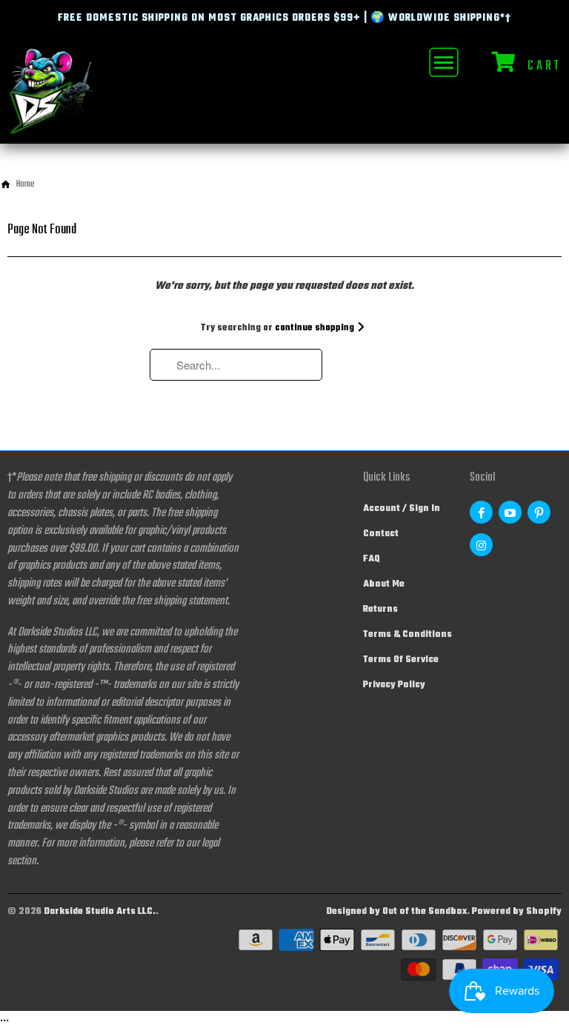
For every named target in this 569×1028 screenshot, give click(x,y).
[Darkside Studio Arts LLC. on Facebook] (481, 512)
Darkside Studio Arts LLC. (100, 911)
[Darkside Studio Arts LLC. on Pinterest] (539, 512)
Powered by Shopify (517, 911)
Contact (381, 534)
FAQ (371, 559)
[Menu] (442, 62)
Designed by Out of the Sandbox (396, 911)
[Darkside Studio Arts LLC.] (51, 95)
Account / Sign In (401, 508)
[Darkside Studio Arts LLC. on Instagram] (481, 544)
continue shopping (315, 328)
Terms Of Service (401, 659)
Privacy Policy (394, 685)
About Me (384, 584)
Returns (380, 609)
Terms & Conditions (407, 634)
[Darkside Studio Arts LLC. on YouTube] (510, 512)
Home (25, 184)
